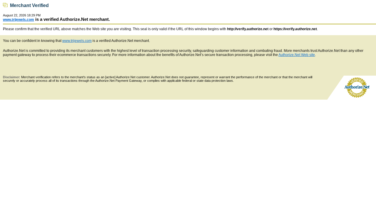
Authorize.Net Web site (296, 55)
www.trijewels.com (18, 20)
